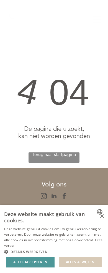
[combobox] (100, 212)
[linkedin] (54, 197)
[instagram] (43, 197)
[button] (54, 251)
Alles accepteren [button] (30, 262)
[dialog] (54, 239)
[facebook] (64, 197)
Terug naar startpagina (54, 155)
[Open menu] (97, 19)
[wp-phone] (11, 20)
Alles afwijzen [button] (80, 262)
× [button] (102, 216)
